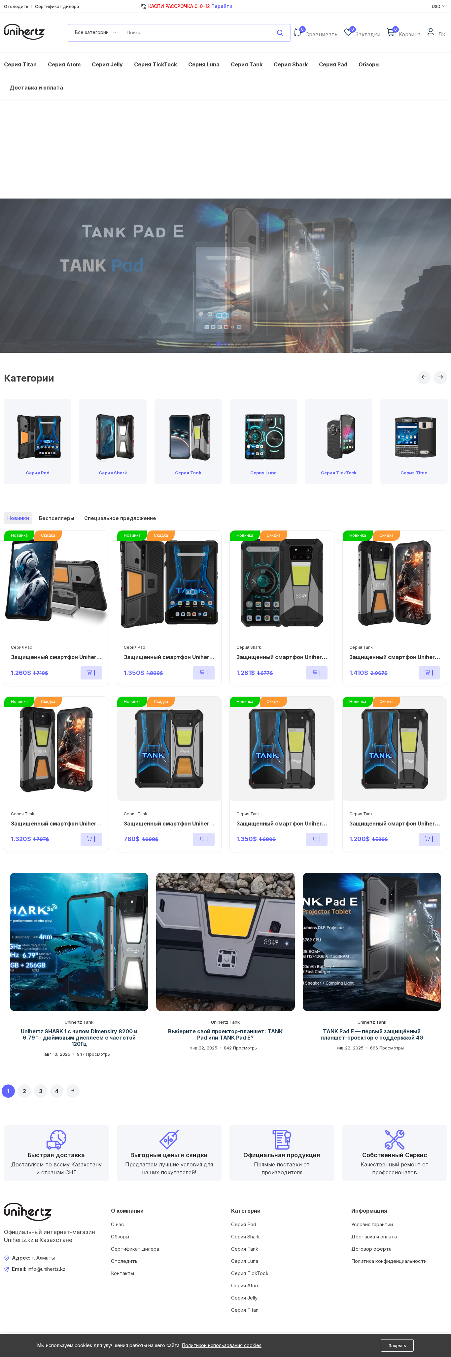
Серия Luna (204, 64)
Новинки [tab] (18, 518)
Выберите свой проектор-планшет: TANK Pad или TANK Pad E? (225, 1034)
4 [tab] (225, 344)
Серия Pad (333, 64)
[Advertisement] (225, 149)
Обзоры (369, 64)
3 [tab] (218, 344)
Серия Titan (20, 64)
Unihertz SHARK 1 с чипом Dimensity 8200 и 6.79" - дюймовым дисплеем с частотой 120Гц (79, 1037)
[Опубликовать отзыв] (280, 32)
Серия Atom (64, 64)
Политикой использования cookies (221, 1345)
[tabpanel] (225, 276)
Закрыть (397, 1345)
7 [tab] (246, 344)
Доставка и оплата (36, 87)
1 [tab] (204, 344)
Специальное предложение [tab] (120, 518)
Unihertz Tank (79, 1022)
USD (436, 6)
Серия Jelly (107, 64)
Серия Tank (246, 64)
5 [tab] (232, 344)
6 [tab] (239, 344)
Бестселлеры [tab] (56, 518)
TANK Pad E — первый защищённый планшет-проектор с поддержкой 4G (372, 1034)
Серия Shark (291, 64)
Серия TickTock (155, 64)
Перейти (221, 6)
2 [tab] (211, 344)
